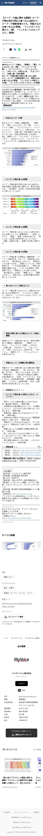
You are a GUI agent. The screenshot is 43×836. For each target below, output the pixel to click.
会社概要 (7, 812)
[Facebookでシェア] (15, 49)
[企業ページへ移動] (21, 661)
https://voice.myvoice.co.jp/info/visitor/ (16, 518)
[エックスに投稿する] (11, 49)
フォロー (21, 683)
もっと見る (37, 749)
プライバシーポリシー (21, 812)
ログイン (25, 3)
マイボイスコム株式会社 (33, 638)
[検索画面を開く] (40, 2)
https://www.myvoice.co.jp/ (22, 494)
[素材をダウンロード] (26, 49)
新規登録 (33, 3)
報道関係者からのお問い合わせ (21, 817)
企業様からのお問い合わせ (21, 822)
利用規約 (36, 812)
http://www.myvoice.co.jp (27, 696)
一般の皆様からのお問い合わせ (21, 827)
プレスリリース (16, 638)
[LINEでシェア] (19, 49)
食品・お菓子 (9, 588)
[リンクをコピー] (30, 49)
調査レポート (9, 577)
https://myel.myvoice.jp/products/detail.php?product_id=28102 (17, 605)
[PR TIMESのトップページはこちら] (9, 3)
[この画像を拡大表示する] (10, 546)
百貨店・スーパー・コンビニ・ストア (18, 593)
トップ (5, 638)
